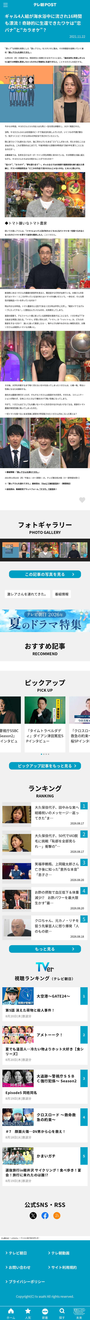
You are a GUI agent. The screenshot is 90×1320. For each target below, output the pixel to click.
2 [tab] (43, 754)
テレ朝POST (45, 5)
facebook (45, 1215)
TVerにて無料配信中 (50, 483)
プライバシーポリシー (27, 1281)
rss (56, 1215)
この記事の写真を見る (45, 574)
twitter (33, 1215)
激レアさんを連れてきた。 (27, 594)
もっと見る (45, 949)
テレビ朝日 (18, 1252)
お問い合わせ (20, 1267)
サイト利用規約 (64, 1267)
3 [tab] (46, 754)
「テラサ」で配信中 (47, 489)
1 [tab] (41, 754)
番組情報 (62, 594)
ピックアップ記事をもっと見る (45, 765)
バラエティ (14, 1238)
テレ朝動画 (60, 1252)
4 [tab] (48, 754)
